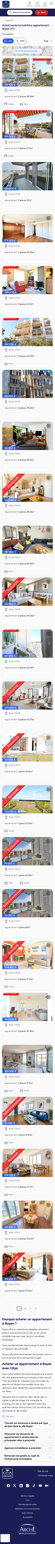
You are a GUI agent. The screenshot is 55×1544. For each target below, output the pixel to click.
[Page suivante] (30, 1308)
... (2, 20)
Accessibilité (28, 1517)
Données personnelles (27, 1504)
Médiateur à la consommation (27, 1509)
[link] (27, 51)
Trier (46, 40)
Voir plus (10, 1416)
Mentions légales (27, 1496)
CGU (27, 1500)
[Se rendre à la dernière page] (36, 1308)
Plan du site (43, 1471)
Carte (22, 41)
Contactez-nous (45, 1475)
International (27, 1513)
